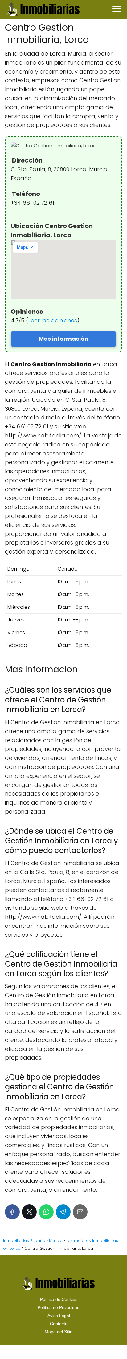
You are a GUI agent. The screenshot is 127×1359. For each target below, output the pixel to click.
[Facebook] (12, 1211)
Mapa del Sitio (58, 1331)
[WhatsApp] (46, 1211)
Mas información (63, 339)
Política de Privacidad (59, 1307)
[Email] (80, 1211)
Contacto (59, 1323)
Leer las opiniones (52, 320)
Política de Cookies (58, 1299)
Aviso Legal (58, 1315)
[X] (29, 1211)
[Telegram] (63, 1211)
